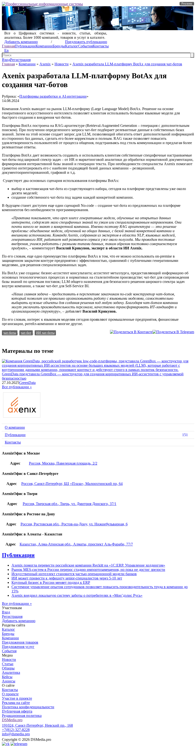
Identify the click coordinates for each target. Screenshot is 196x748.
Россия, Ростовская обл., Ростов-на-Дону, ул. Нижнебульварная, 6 (74, 524)
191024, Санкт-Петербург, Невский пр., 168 (37, 725)
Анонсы (8, 681)
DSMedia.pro (12, 720)
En (6, 50)
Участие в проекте (17, 698)
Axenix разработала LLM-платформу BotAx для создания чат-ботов (127, 64)
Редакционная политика (22, 716)
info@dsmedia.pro (16, 734)
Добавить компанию (21, 42)
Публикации (25, 46)
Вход (6, 60)
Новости (61, 64)
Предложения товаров (20, 642)
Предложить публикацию (86, 42)
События (85, 46)
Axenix (45, 64)
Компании (44, 46)
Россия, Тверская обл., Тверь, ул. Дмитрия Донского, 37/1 (69, 504)
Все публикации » (17, 387)
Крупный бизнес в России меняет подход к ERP (50, 582)
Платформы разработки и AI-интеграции (53, 96)
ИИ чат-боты (45, 333)
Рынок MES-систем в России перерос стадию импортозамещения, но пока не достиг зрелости (88, 570)
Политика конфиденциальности (28, 707)
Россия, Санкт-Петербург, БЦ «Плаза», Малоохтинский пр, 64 (72, 484)
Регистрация (20, 60)
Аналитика (11, 672)
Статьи (7, 664)
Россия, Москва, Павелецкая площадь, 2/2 (63, 463)
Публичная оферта (17, 711)
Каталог (71, 46)
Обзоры (8, 668)
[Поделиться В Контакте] (131, 332)
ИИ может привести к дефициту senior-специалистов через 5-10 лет (66, 578)
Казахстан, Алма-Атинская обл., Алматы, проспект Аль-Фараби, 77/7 (76, 544)
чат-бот (26, 333)
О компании (15, 427)
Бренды (59, 46)
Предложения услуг (18, 647)
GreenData (27, 383)
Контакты (101, 46)
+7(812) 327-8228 (16, 730)
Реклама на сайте (16, 703)
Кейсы (7, 677)
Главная (8, 46)
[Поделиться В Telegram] (173, 332)
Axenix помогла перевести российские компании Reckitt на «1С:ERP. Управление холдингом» (88, 565)
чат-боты (9, 333)
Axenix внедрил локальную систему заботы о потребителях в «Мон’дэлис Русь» (76, 595)
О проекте (10, 694)
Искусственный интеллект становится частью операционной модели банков (74, 574)
